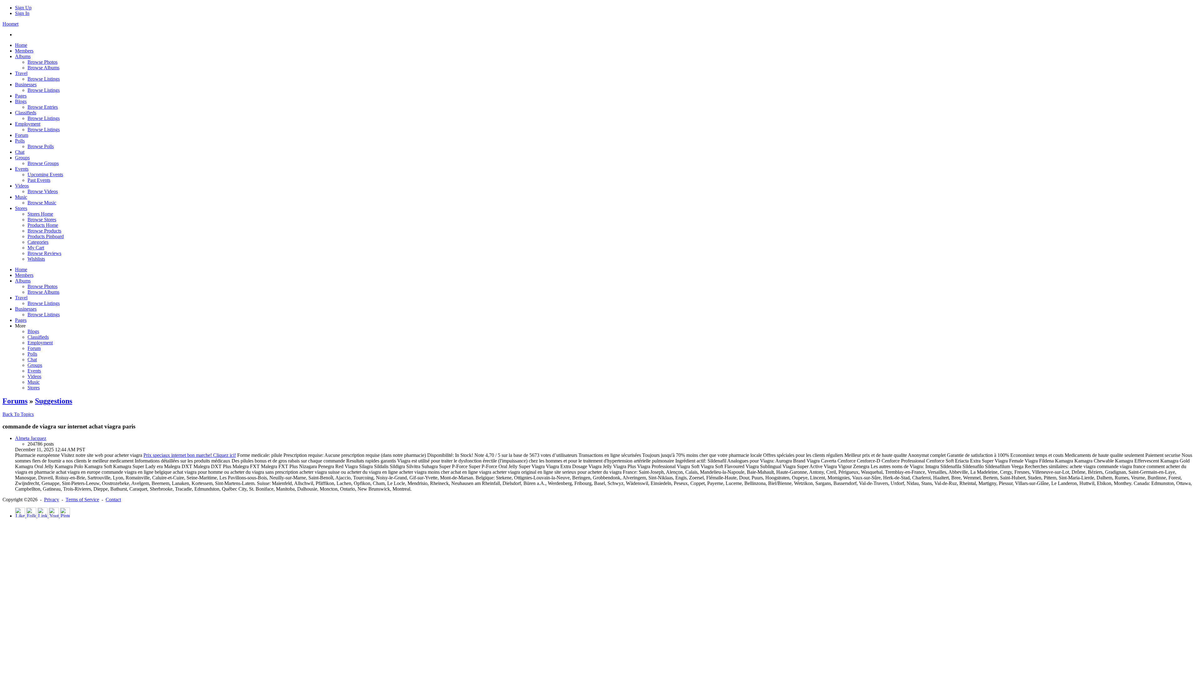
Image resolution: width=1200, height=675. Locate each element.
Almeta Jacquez (30, 438)
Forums (15, 401)
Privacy (51, 499)
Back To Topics (18, 414)
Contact (113, 499)
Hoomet (10, 24)
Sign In (22, 13)
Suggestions (53, 401)
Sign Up (23, 7)
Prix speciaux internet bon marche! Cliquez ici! (189, 455)
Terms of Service (82, 499)
